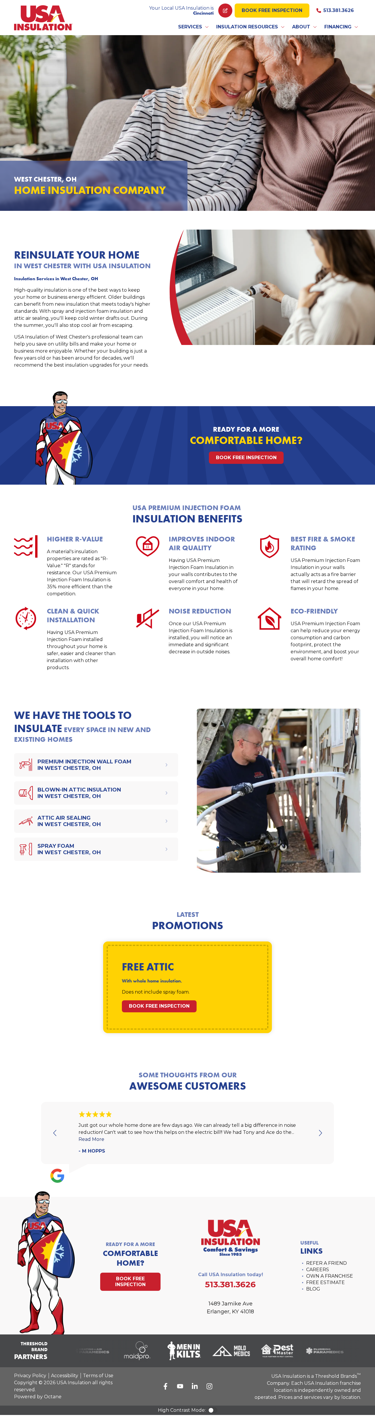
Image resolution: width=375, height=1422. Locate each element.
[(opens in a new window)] (82, 1351)
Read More (91, 1139)
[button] (194, 27)
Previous (55, 1133)
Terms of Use (98, 1375)
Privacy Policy (30, 1375)
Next (320, 1133)
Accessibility (64, 1375)
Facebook (165, 1386)
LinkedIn (195, 1386)
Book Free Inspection (272, 10)
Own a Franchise (329, 1276)
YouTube (180, 1386)
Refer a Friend (326, 1263)
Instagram (209, 1386)
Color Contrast (212, 1410)
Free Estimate (325, 1282)
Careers (317, 1269)
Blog (313, 1289)
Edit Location (225, 11)
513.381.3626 (338, 10)
